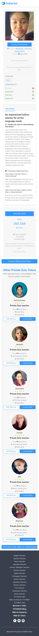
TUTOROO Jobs (19, 603)
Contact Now (27, 319)
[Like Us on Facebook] (14, 620)
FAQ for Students (19, 612)
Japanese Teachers (19, 564)
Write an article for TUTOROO (19, 600)
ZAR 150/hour (11, 319)
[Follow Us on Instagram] (23, 620)
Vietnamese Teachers (19, 591)
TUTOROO (24, 632)
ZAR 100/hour (11, 363)
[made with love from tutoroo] (15, 632)
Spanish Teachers (20, 558)
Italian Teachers (19, 573)
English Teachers (19, 555)
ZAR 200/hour (11, 407)
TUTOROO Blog (19, 609)
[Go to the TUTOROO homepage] (9, 3)
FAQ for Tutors (20, 616)
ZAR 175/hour (11, 495)
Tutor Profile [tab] (9, 109)
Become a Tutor (19, 606)
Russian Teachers (19, 585)
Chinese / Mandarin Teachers (19, 567)
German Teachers (20, 570)
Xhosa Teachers (19, 594)
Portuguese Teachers (19, 576)
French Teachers (19, 561)
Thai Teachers (19, 588)
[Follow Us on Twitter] (19, 620)
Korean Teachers (19, 579)
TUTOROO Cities (19, 597)
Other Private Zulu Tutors (19, 270)
